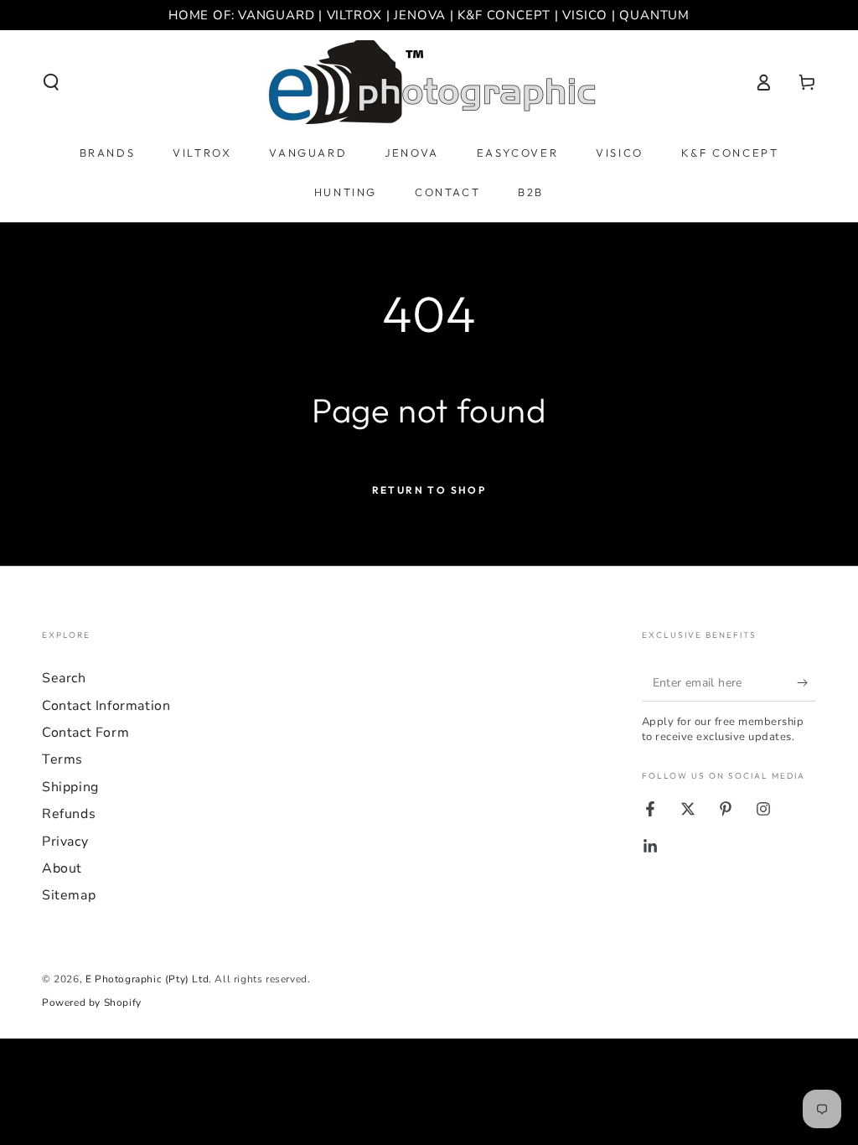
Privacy (65, 841)
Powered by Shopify (92, 1002)
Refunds (69, 814)
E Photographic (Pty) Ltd (147, 979)
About (62, 868)
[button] (51, 82)
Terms (62, 759)
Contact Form (85, 732)
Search (64, 678)
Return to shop (429, 490)
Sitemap (69, 895)
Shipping (70, 787)
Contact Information (106, 706)
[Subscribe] (806, 682)
